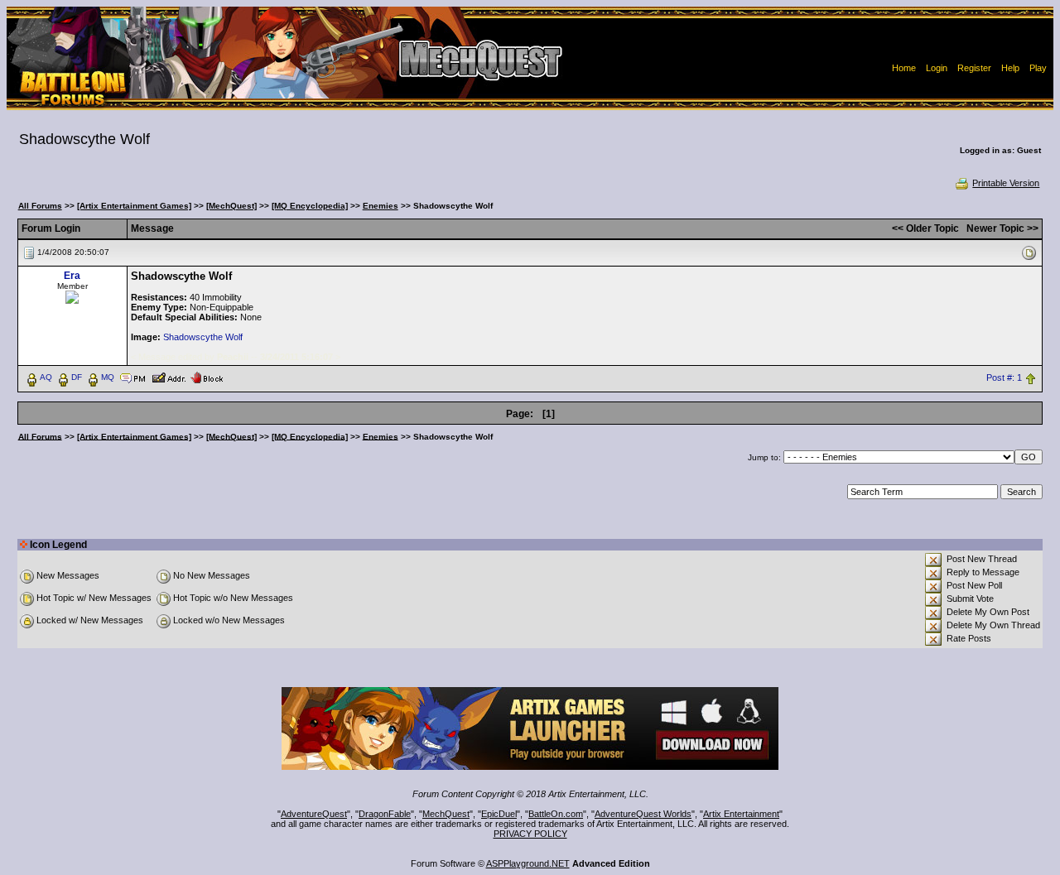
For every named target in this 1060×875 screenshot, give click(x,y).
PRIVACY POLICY (530, 834)
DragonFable (385, 814)
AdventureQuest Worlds (643, 814)
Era (72, 275)
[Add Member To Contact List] (168, 377)
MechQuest (446, 814)
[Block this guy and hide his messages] (207, 377)
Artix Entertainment (741, 814)
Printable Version (1005, 183)
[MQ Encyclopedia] (310, 205)
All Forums (40, 205)
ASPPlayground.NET (528, 863)
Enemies (380, 205)
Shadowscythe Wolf (203, 337)
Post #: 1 (1004, 377)
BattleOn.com (555, 814)
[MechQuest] (231, 205)
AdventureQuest (314, 814)
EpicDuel (499, 814)
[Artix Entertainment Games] (134, 205)
